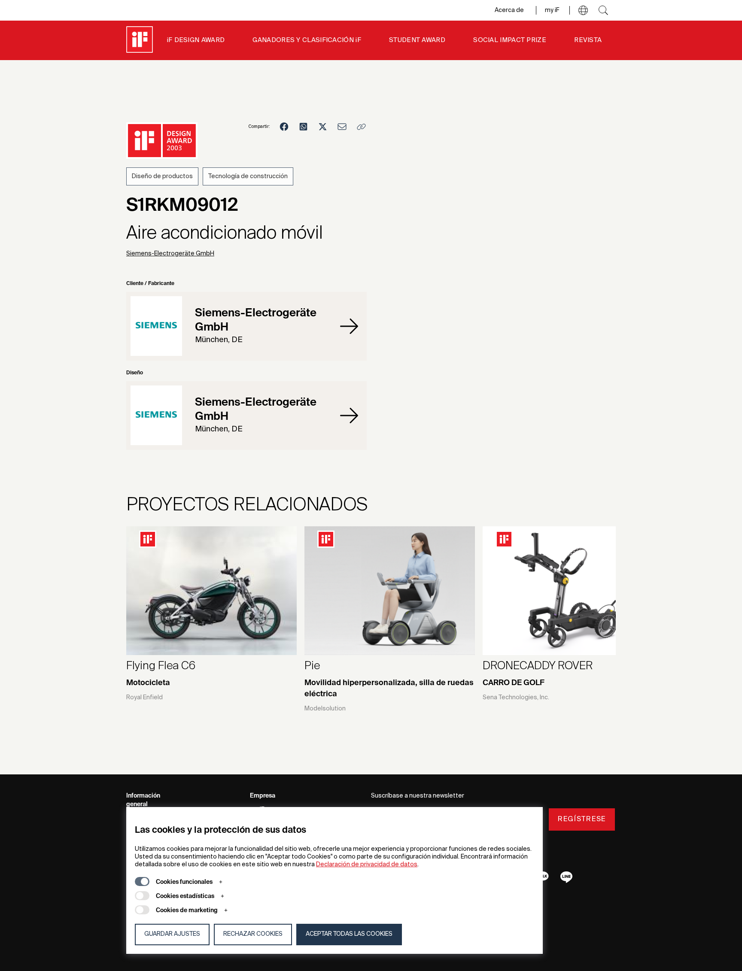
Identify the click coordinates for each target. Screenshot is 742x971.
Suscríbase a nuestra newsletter (417, 796)
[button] (583, 10)
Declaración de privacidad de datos (366, 865)
